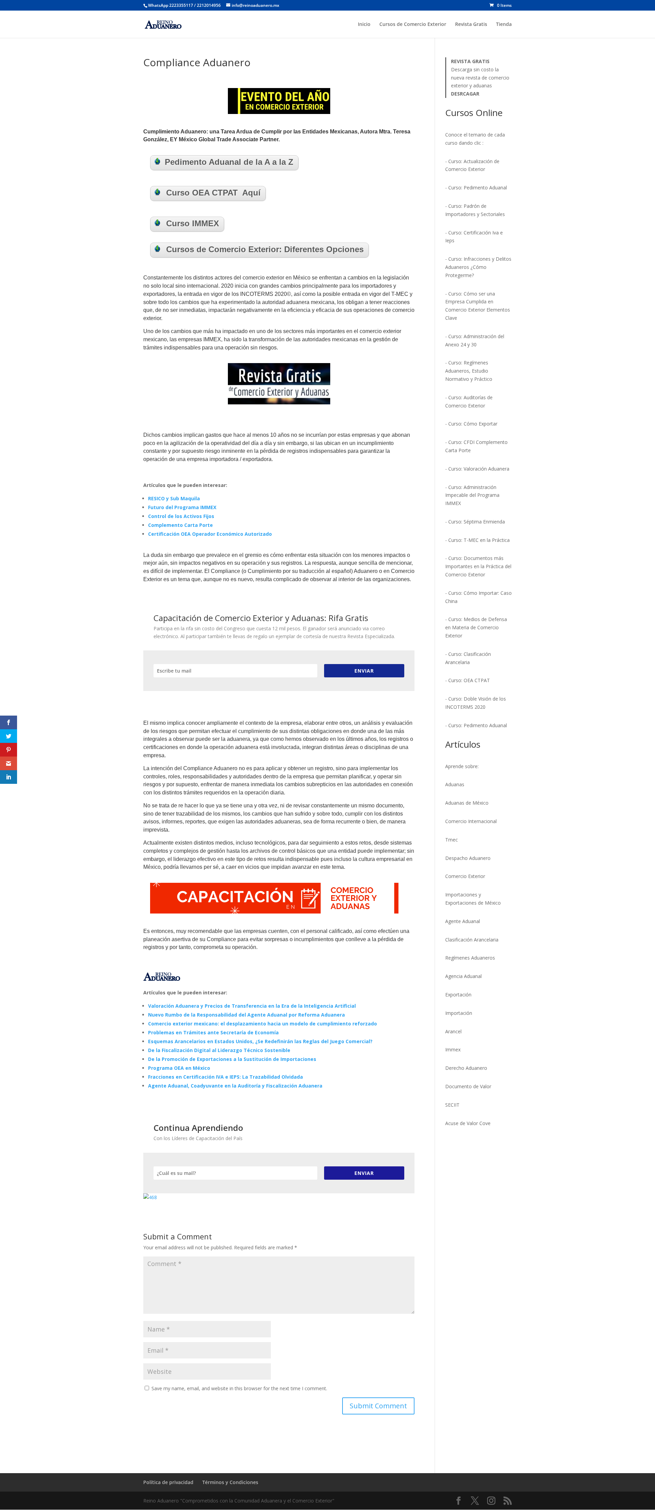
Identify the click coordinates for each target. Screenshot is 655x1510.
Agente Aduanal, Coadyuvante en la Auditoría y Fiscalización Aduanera (235, 1085)
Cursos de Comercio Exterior (412, 24)
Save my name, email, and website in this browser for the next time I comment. (239, 1388)
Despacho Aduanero (468, 858)
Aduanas (454, 784)
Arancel (453, 1031)
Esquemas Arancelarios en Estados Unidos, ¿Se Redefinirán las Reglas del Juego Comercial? (260, 1041)
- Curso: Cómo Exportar (471, 423)
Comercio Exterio (464, 876)
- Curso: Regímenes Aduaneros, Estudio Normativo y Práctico (468, 370)
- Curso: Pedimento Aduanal (476, 187)
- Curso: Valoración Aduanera (477, 468)
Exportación (458, 994)
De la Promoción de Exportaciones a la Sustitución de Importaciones (232, 1059)
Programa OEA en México (179, 1068)
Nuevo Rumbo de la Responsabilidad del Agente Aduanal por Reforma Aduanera (246, 1014)
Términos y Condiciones (230, 1482)
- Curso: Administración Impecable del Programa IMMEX (472, 495)
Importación (458, 1013)
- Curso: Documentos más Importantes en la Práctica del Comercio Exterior (478, 566)
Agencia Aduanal (463, 976)
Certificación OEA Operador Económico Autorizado (210, 534)
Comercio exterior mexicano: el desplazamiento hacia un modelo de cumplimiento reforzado (262, 1023)
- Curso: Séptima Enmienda (475, 521)
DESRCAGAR (465, 93)
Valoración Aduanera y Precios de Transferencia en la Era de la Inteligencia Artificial (252, 1006)
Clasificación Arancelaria (471, 939)
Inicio (364, 24)
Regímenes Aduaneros (470, 957)
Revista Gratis (471, 24)
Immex (453, 1049)
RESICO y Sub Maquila (174, 498)
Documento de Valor (468, 1086)
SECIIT (452, 1105)
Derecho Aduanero (466, 1068)
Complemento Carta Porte (180, 525)
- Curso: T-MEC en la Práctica (477, 540)
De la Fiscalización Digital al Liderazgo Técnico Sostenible (219, 1050)
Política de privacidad (168, 1482)
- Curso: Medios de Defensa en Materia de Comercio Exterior (476, 627)
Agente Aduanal (462, 921)
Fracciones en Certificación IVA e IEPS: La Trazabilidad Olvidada (225, 1077)
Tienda (504, 24)
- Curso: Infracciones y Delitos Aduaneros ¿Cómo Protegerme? (478, 267)
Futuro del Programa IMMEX (182, 507)
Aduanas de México (467, 803)
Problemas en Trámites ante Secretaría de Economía (213, 1032)
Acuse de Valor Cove (468, 1123)
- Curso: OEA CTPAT (467, 680)
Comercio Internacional (471, 821)
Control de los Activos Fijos (181, 516)
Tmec (451, 839)
